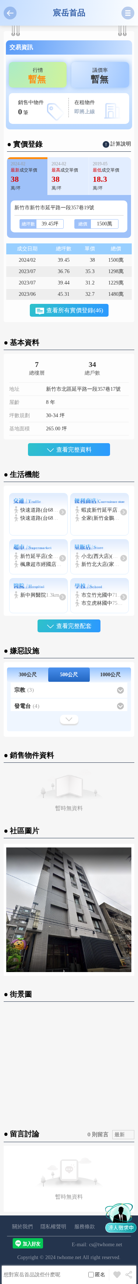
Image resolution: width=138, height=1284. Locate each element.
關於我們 (22, 1226)
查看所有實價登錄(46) (74, 310)
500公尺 (69, 674)
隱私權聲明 (53, 1226)
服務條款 (84, 1226)
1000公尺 (110, 674)
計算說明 (120, 144)
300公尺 (28, 674)
